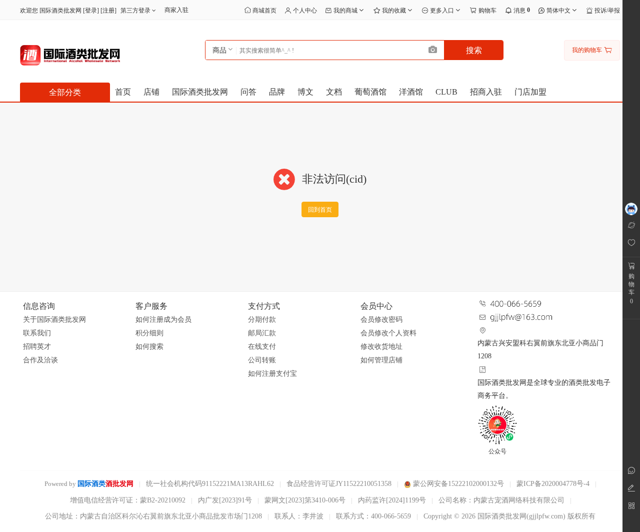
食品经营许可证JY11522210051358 (339, 483)
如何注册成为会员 (164, 319)
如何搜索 (150, 346)
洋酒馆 (411, 92)
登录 (91, 10)
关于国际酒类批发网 (54, 319)
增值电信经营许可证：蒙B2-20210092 (128, 500)
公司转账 (262, 360)
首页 (123, 92)
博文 (306, 92)
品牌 (277, 92)
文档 (334, 92)
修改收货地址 (381, 346)
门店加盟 (530, 92)
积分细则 (150, 333)
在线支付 (262, 346)
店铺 (152, 92)
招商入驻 (486, 92)
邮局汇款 (262, 333)
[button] (433, 50)
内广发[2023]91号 (225, 500)
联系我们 (37, 333)
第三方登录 (136, 10)
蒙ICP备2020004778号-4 (553, 483)
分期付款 (262, 319)
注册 (108, 10)
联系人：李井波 (299, 516)
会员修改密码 (381, 319)
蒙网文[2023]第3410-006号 (305, 500)
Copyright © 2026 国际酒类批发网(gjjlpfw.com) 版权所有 (510, 516)
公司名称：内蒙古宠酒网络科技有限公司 (501, 500)
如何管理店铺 (381, 360)
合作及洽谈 (40, 360)
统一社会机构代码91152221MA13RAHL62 (210, 483)
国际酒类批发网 (200, 92)
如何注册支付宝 (272, 373)
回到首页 (320, 209)
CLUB (447, 92)
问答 (248, 92)
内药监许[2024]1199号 (392, 500)
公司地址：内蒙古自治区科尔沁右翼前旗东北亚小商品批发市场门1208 (153, 516)
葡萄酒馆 (370, 92)
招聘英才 (37, 346)
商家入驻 (176, 10)
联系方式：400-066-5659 (373, 516)
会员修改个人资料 (388, 333)
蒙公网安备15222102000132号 (457, 483)
